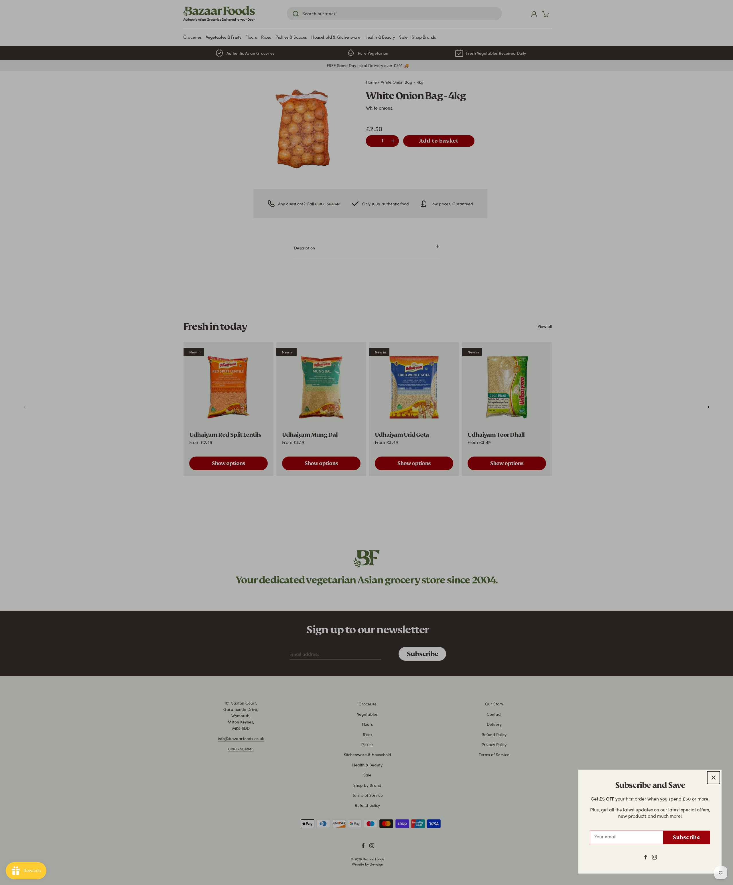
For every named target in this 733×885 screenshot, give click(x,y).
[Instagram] (654, 856)
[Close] (713, 777)
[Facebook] (645, 856)
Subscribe (686, 837)
